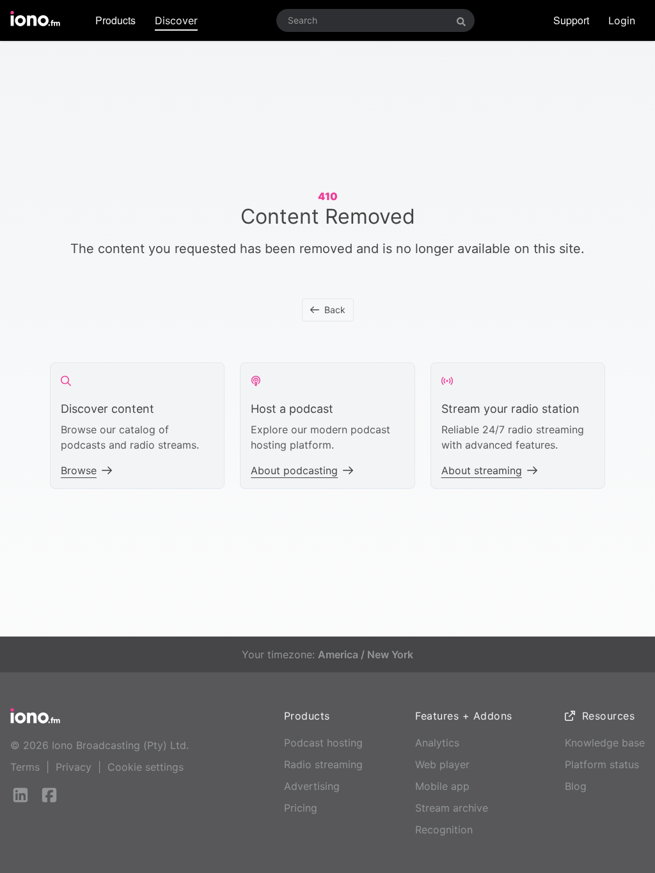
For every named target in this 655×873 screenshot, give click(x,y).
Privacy (73, 767)
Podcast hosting (323, 742)
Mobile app (442, 786)
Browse (79, 470)
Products (115, 20)
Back (334, 309)
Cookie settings (145, 767)
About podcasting (294, 470)
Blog (576, 786)
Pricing (300, 807)
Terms (25, 767)
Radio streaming (323, 764)
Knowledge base (605, 742)
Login (621, 20)
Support (571, 20)
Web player (442, 764)
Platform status (602, 764)
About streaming (481, 470)
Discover (176, 20)
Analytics (437, 742)
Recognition (444, 829)
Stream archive (451, 807)
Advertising (312, 786)
